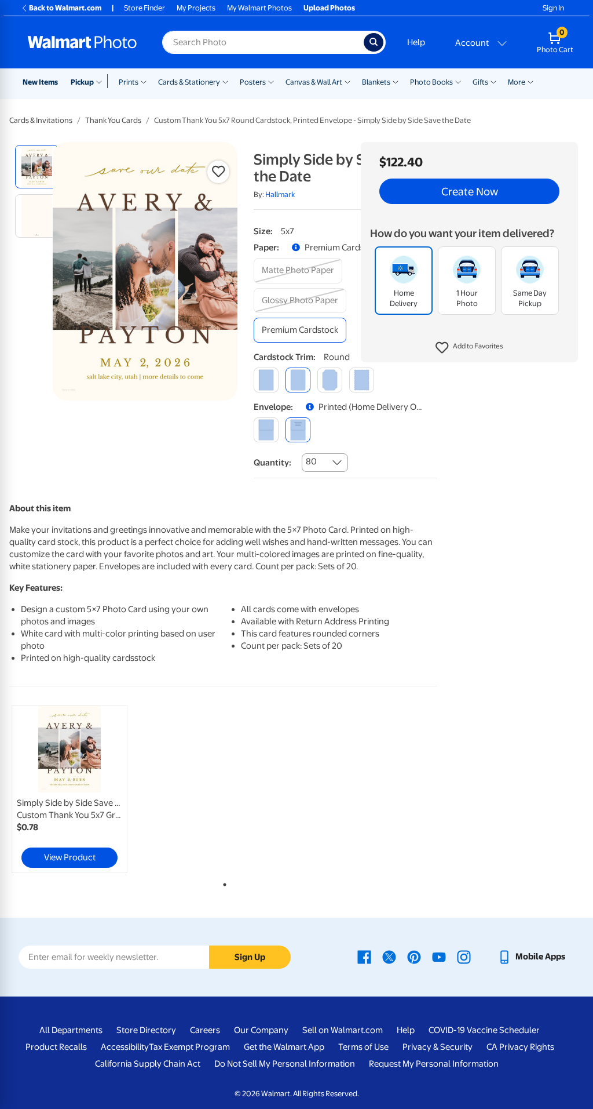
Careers (205, 1030)
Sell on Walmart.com (342, 1030)
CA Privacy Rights (520, 1047)
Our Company (261, 1030)
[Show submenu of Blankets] (395, 81)
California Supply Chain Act (147, 1064)
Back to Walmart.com (65, 7)
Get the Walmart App (284, 1047)
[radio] (36, 166)
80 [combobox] (311, 461)
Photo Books (431, 82)
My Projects (196, 7)
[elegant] (329, 380)
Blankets (376, 82)
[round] (297, 380)
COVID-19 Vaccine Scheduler (484, 1030)
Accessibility (125, 1047)
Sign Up (250, 957)
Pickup (82, 82)
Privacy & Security (437, 1047)
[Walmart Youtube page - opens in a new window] (439, 956)
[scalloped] (361, 380)
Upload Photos (329, 7)
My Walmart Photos (259, 7)
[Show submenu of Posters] (271, 81)
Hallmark (280, 194)
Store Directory (146, 1030)
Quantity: (272, 462)
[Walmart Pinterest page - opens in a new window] (414, 956)
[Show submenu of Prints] (143, 81)
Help (416, 42)
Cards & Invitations (40, 120)
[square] (266, 380)
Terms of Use (363, 1047)
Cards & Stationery (189, 82)
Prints (128, 82)
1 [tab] (222, 882)
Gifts (480, 82)
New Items (40, 82)
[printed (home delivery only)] (297, 429)
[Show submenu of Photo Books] (458, 81)
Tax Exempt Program (189, 1047)
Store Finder (144, 7)
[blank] (266, 429)
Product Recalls (56, 1047)
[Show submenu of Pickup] (102, 81)
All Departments (71, 1030)
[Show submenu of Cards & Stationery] (225, 81)
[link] (69, 789)
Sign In (553, 7)
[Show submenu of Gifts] (493, 81)
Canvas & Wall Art (313, 82)
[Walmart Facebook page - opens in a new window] (364, 956)
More (516, 82)
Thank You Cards (113, 120)
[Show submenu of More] (530, 81)
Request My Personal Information (434, 1064)
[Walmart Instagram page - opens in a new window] (464, 956)
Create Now (469, 191)
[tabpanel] (81, 789)
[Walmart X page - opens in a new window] (389, 956)
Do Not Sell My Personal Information (284, 1064)
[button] (469, 348)
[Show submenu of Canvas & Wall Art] (347, 81)
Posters (253, 82)
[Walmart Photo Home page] (82, 42)
